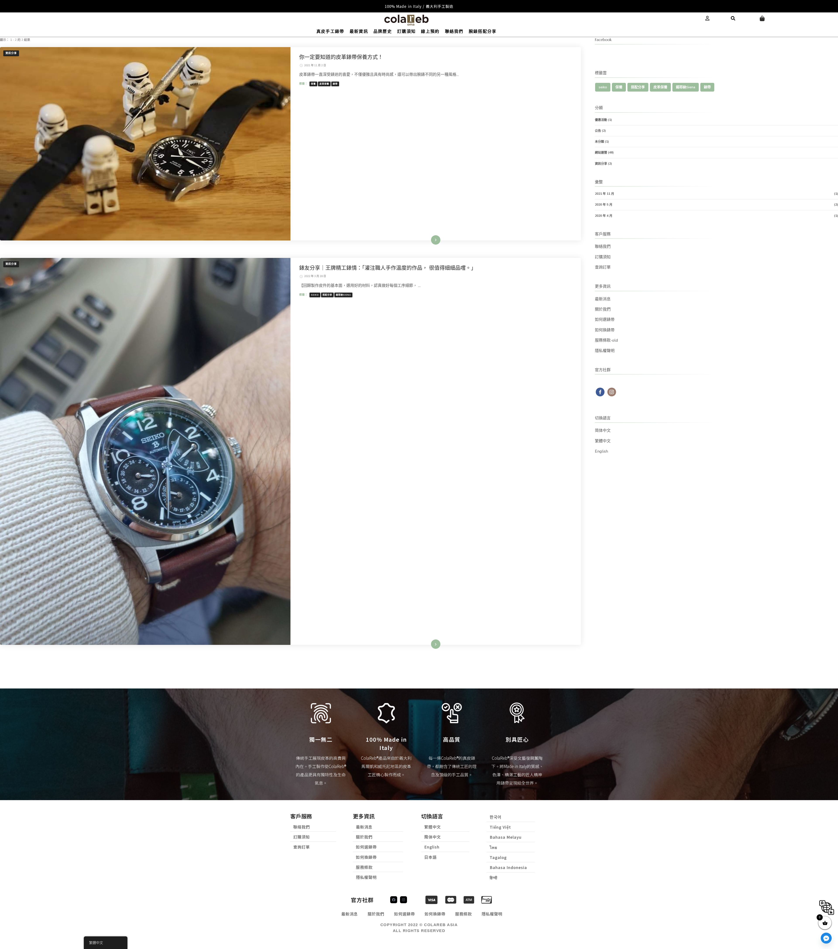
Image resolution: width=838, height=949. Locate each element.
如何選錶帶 (605, 319)
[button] (733, 18)
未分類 (599, 142)
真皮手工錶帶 (330, 31)
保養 (313, 83)
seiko (315, 294)
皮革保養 (324, 83)
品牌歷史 (382, 31)
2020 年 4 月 (603, 216)
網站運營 (601, 152)
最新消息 (603, 299)
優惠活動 (601, 120)
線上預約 (430, 31)
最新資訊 (359, 31)
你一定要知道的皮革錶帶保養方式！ (341, 57)
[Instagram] (403, 899)
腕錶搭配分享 (483, 31)
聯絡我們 (454, 31)
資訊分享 (11, 53)
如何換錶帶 (605, 330)
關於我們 (603, 309)
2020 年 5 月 (603, 205)
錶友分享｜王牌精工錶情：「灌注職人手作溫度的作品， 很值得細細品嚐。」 (387, 268)
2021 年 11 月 (604, 194)
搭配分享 (327, 294)
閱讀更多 (430, 240)
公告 (598, 131)
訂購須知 (406, 31)
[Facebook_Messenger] (826, 938)
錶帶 (335, 83)
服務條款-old (606, 340)
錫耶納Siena (343, 294)
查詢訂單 (603, 267)
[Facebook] (393, 899)
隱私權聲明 (605, 350)
